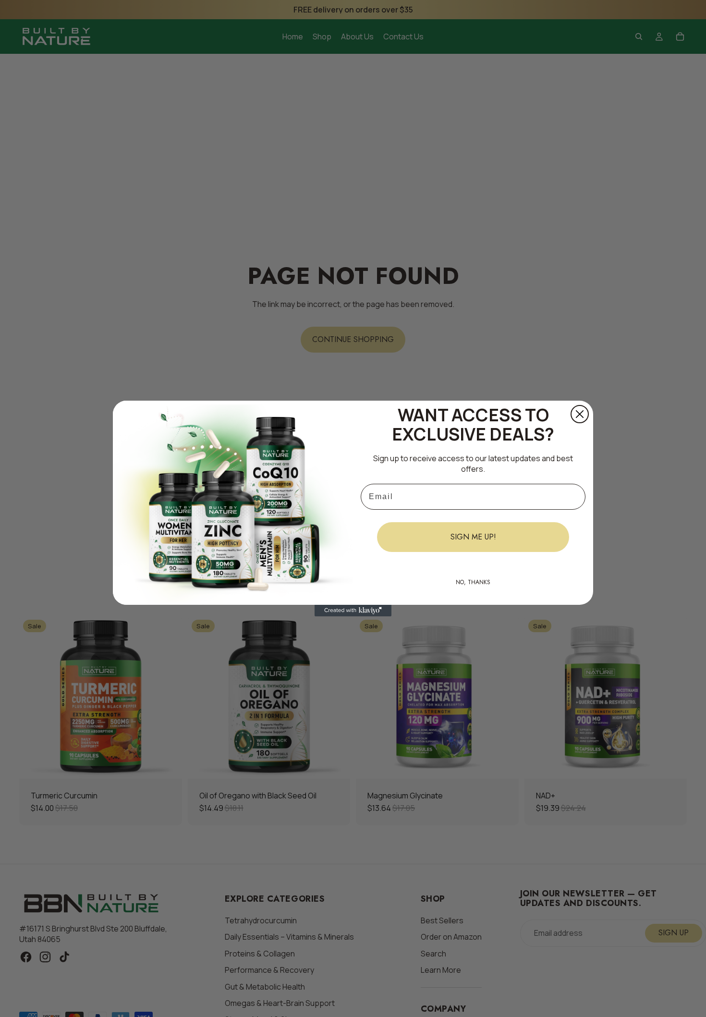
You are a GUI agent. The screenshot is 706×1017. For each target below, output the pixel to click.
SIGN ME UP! (473, 536)
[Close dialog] (579, 414)
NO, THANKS (473, 582)
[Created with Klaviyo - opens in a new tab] (353, 610)
